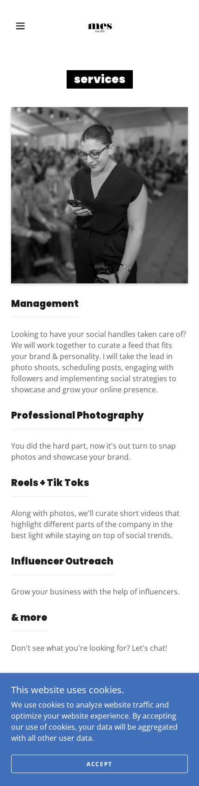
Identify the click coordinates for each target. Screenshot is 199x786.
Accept (99, 764)
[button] (20, 26)
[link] (99, 25)
